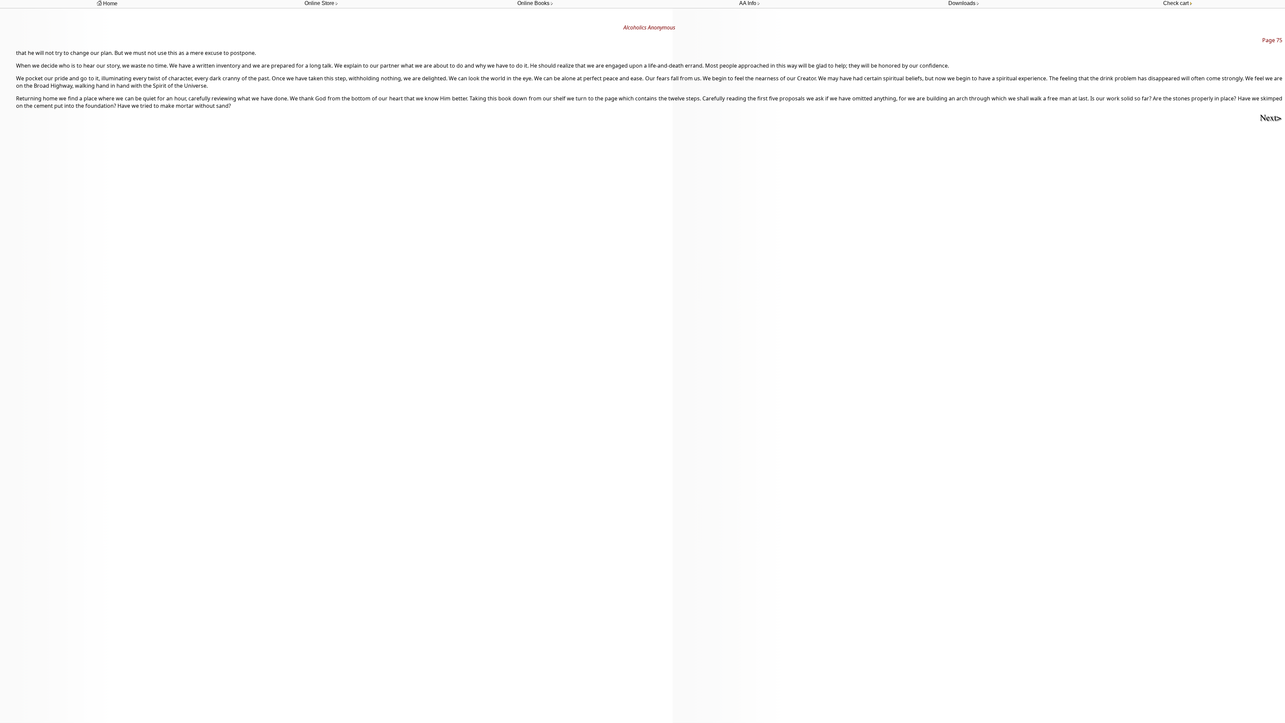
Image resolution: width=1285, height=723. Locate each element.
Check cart (1176, 3)
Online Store (320, 3)
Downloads (962, 3)
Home (109, 3)
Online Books (534, 3)
